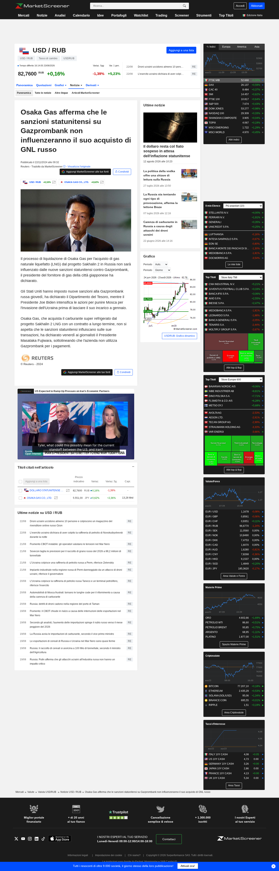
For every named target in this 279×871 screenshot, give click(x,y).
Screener (182, 15)
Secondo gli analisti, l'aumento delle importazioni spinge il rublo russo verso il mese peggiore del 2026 (76, 624)
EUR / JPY (211, 568)
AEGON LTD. (216, 417)
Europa (226, 46)
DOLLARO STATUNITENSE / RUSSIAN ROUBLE (47, 490)
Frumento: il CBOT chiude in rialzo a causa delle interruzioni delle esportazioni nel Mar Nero (75, 613)
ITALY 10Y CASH (218, 754)
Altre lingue (61, 92)
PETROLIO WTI (214, 622)
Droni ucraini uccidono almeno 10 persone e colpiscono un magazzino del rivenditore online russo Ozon (161, 66)
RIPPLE (213, 705)
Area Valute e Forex (234, 576)
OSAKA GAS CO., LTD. (39, 498)
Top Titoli (226, 15)
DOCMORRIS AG (218, 258)
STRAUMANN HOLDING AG (224, 427)
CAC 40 (213, 89)
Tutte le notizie (43, 92)
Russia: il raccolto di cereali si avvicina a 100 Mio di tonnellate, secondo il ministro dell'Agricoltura (75, 650)
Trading (161, 15)
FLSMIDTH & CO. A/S (220, 400)
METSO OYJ (216, 405)
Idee (100, 15)
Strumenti (203, 15)
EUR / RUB (211, 526)
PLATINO (210, 636)
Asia (256, 46)
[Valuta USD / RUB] (53, 182)
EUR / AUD (211, 549)
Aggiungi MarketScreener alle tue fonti (87, 171)
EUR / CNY (211, 554)
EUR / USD (211, 511)
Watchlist (141, 15)
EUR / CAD (211, 545)
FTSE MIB (214, 80)
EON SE (213, 243)
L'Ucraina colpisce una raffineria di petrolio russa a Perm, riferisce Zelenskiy (72, 562)
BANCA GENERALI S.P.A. (223, 320)
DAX (211, 85)
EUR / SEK (211, 530)
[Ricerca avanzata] (184, 6)
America (241, 46)
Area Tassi (234, 785)
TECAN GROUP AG (220, 422)
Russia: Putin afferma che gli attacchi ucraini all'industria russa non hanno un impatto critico (72, 661)
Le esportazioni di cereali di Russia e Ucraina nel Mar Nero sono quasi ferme (72, 641)
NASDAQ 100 (216, 113)
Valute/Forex (212, 481)
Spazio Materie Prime (234, 644)
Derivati (91, 85)
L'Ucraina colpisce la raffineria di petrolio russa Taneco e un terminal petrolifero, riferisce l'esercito (74, 583)
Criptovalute (212, 655)
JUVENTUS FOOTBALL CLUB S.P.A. (229, 289)
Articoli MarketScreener (86, 92)
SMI (211, 94)
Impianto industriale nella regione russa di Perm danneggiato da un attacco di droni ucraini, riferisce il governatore (76, 572)
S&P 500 (214, 103)
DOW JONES (216, 108)
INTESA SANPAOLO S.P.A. (223, 239)
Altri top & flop (234, 367)
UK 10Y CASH (217, 778)
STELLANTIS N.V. (219, 212)
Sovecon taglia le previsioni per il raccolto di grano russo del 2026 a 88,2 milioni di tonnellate (75, 553)
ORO (208, 617)
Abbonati (256, 5)
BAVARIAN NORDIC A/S (222, 386)
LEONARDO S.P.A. (219, 315)
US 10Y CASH (217, 759)
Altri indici (234, 139)
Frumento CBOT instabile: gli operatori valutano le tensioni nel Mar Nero (70, 544)
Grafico (149, 256)
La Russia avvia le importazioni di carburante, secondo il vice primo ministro (72, 634)
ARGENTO (211, 632)
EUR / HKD (211, 559)
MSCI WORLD (217, 132)
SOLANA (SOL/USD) (220, 695)
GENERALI (215, 222)
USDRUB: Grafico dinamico (179, 335)
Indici (212, 46)
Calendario (81, 15)
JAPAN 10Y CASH (219, 768)
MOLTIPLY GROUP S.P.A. (223, 329)
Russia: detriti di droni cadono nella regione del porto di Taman (64, 604)
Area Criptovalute (234, 712)
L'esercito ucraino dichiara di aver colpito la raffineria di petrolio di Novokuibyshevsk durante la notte (161, 73)
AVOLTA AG (215, 412)
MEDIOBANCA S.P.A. (220, 253)
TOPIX (212, 122)
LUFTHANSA (216, 234)
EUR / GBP (211, 516)
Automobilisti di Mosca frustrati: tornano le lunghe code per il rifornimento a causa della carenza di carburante (75, 594)
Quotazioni (43, 85)
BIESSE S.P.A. (216, 303)
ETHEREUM (216, 690)
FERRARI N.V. (217, 217)
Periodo (147, 264)
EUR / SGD (211, 563)
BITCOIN (214, 686)
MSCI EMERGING (219, 127)
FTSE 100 (214, 99)
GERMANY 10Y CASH (221, 763)
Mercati (23, 15)
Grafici (60, 85)
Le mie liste (234, 264)
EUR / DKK (211, 540)
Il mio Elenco (212, 205)
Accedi (240, 5)
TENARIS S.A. (216, 324)
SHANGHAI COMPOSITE (223, 118)
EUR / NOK (211, 535)
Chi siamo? (134, 855)
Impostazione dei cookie (108, 855)
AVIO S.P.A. (215, 298)
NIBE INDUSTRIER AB (221, 391)
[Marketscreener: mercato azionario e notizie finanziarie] (42, 6)
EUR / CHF (211, 521)
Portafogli (118, 15)
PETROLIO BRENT (216, 627)
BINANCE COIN (218, 700)
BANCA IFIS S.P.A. (219, 293)
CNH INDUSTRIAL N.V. (222, 284)
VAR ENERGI (216, 431)
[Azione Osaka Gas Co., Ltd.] (101, 182)
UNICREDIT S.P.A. (219, 226)
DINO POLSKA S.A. (219, 396)
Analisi (60, 15)
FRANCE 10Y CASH (220, 773)
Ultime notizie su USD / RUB (40, 513)
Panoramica (24, 85)
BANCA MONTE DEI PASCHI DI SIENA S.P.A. (229, 248)
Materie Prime (213, 587)
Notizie (42, 15)
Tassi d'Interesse (215, 724)
